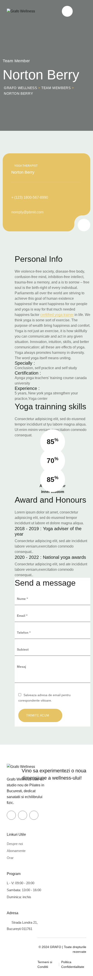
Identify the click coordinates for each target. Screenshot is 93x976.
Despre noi (15, 844)
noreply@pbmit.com (27, 212)
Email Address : (25, 206)
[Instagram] (73, 224)
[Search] (67, 11)
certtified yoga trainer (57, 315)
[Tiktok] (33, 815)
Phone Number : (26, 192)
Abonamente (16, 851)
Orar (10, 858)
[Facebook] (11, 815)
